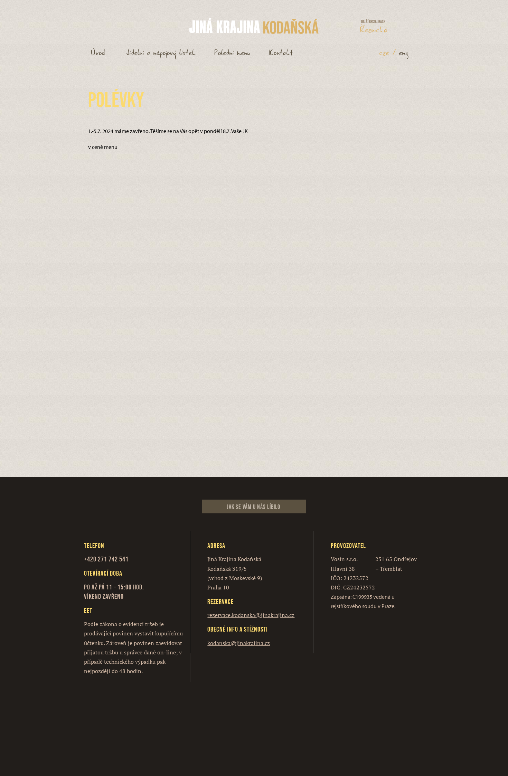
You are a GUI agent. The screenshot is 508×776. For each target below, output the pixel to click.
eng (404, 53)
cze (384, 53)
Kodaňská (291, 27)
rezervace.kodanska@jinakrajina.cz (250, 615)
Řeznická (374, 28)
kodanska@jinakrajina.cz (238, 643)
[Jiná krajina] (224, 26)
